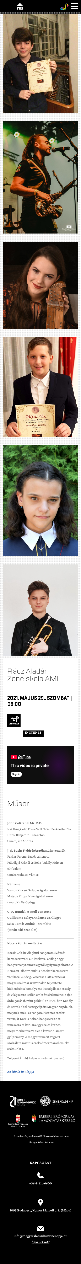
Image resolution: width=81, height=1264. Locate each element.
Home (20, 6)
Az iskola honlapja (20, 1072)
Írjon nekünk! (40, 1242)
